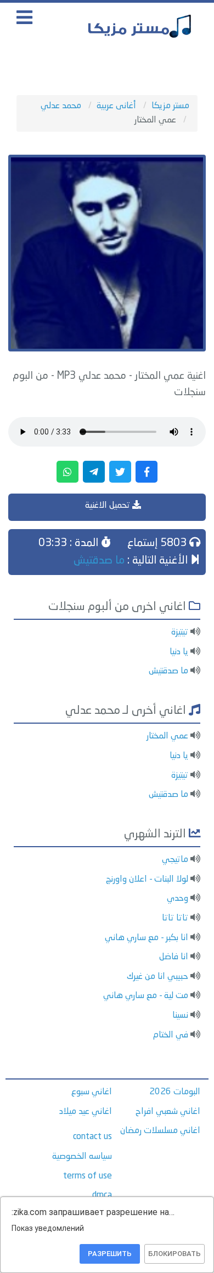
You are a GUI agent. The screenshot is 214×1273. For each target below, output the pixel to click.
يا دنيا (179, 652)
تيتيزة (179, 632)
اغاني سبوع (91, 1092)
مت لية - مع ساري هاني (145, 996)
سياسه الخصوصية (82, 1156)
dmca (102, 1195)
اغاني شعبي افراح (168, 1111)
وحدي (177, 898)
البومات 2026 (174, 1092)
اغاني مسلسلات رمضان (160, 1131)
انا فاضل (173, 957)
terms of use (87, 1176)
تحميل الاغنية (108, 505)
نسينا (180, 1015)
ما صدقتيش (99, 560)
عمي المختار (167, 736)
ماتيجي (175, 859)
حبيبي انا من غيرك (157, 976)
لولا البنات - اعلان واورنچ (147, 879)
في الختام (170, 1035)
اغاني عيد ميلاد (85, 1111)
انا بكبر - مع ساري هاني (146, 938)
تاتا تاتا (175, 918)
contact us (92, 1137)
